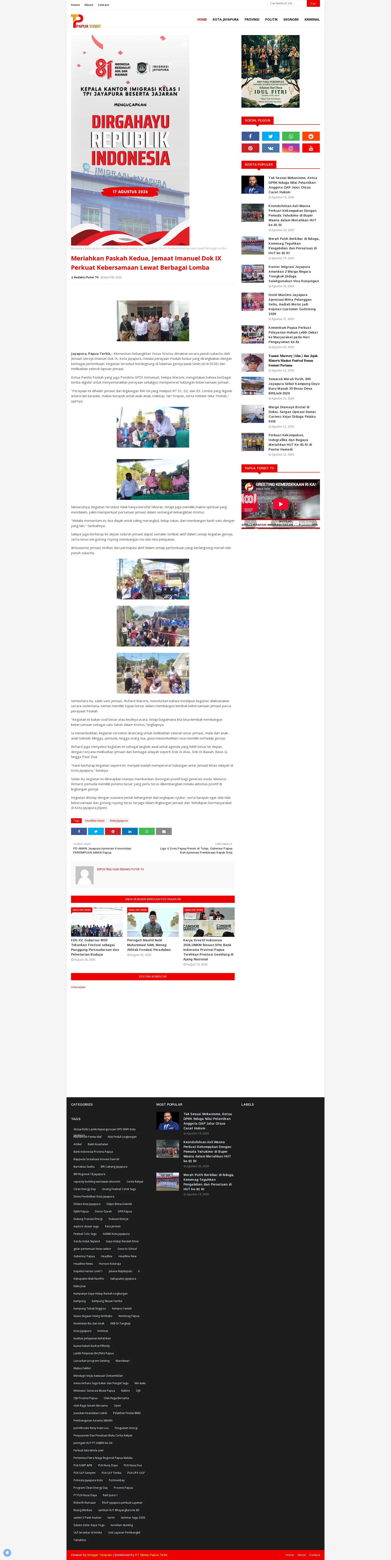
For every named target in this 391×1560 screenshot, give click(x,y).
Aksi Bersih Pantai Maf (88, 1137)
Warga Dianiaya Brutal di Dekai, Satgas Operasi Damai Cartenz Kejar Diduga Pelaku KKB (292, 414)
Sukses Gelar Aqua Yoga (89, 1525)
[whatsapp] (291, 136)
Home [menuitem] (202, 19)
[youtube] (311, 148)
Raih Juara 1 (110, 1495)
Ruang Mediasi (83, 1510)
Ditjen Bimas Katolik (119, 1204)
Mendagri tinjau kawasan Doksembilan (98, 1376)
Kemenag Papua (129, 1316)
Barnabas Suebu (84, 1167)
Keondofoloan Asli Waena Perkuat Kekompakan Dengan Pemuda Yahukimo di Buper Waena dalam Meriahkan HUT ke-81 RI (293, 215)
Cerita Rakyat (134, 1181)
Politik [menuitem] (271, 19)
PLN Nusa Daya (108, 1465)
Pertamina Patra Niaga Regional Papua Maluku (103, 1458)
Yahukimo (80, 1540)
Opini (117, 1405)
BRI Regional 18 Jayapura (89, 1174)
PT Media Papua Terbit (151, 1555)
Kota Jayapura (94, 248)
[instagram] (291, 148)
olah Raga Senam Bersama (91, 1405)
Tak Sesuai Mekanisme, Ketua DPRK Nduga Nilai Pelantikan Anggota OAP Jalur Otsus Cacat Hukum (293, 185)
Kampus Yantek (122, 1308)
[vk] (271, 148)
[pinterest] (250, 148)
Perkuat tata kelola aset (88, 1450)
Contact (103, 5)
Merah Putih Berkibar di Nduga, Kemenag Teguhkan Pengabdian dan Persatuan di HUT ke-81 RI (294, 246)
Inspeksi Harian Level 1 (88, 1271)
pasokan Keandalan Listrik (90, 1413)
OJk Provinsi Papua (86, 1398)
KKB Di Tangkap (120, 1323)
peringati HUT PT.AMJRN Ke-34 (93, 1443)
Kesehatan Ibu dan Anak (89, 1323)
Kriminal (103, 1331)
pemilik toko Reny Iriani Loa (91, 1428)
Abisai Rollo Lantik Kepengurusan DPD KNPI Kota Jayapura (105, 1130)
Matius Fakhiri (82, 1368)
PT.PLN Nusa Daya (85, 1495)
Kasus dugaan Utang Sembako (93, 1316)
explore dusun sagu (86, 1226)
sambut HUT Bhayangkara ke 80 (118, 1510)
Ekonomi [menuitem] (291, 19)
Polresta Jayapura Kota (88, 1480)
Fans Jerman (113, 1226)
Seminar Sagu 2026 (133, 1517)
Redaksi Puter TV (86, 277)
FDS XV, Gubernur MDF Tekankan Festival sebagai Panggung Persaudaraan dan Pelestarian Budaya (95, 947)
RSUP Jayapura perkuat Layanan (122, 1503)
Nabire (125, 1391)
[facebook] (250, 136)
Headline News (94, 821)
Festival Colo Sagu (85, 1234)
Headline (106, 1256)
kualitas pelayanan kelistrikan (92, 1338)
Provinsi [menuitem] (252, 19)
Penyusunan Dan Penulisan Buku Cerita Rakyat (103, 1435)
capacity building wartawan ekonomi (97, 1181)
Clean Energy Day (85, 1189)
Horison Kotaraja (110, 1264)
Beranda (76, 248)
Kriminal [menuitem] (312, 19)
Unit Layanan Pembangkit (124, 1532)
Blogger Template (99, 1555)
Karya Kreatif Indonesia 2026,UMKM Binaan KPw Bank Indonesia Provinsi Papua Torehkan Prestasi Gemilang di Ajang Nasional (208, 949)
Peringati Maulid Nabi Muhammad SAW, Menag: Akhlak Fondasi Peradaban (149, 945)
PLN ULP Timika (111, 1473)
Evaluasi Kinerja (118, 1219)
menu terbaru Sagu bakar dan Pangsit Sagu (101, 1383)
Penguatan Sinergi (126, 1428)
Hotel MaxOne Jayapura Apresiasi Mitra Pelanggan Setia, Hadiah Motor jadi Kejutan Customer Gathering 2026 (292, 304)
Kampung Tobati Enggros (90, 1308)
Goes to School (127, 1249)
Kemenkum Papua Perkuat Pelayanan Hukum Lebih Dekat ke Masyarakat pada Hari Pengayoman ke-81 (293, 335)
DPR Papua (125, 1211)
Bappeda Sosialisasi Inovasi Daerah (96, 1159)
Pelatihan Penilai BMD (127, 1413)
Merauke (140, 1383)
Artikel (78, 1144)
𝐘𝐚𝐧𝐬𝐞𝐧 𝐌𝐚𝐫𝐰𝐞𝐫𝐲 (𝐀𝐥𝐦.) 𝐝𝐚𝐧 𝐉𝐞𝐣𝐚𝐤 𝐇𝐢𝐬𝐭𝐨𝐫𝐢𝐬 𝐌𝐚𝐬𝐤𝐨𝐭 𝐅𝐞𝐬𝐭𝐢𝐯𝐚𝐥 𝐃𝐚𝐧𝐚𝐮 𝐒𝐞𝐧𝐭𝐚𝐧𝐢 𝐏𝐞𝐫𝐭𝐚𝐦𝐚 (293, 360)
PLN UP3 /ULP (136, 1473)
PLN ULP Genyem (84, 1473)
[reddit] (311, 136)
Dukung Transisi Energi (88, 1219)
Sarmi (111, 1517)
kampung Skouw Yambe (107, 1301)
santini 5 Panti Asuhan (87, 1517)
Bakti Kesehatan (98, 1144)
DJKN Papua (81, 1211)
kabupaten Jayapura (123, 1279)
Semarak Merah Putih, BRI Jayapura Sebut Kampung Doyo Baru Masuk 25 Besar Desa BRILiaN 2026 (294, 386)
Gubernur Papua (84, 1256)
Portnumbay (117, 1480)
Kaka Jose (80, 1286)
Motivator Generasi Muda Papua (94, 1391)
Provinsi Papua (123, 1488)
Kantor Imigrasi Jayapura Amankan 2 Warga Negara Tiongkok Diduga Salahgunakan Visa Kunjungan (294, 274)
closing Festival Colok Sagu (119, 1189)
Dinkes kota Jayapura (87, 1204)
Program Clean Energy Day (91, 1488)
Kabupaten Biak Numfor (89, 1279)
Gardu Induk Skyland (87, 1241)
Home (75, 5)
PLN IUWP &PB (83, 1465)
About (88, 5)
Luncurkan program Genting (92, 1361)
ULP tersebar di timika (88, 1532)
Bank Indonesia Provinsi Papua (93, 1152)
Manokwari (123, 1361)
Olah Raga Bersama (116, 1398)
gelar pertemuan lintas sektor (92, 1249)
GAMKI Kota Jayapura (116, 1234)
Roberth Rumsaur (85, 1503)
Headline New (127, 1256)
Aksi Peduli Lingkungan (122, 1137)
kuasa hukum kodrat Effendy (92, 1346)
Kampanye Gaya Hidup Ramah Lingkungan (101, 1293)
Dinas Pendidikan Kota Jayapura (94, 1196)
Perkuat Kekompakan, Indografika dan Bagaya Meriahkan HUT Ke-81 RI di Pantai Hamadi (290, 442)
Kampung (80, 1301)
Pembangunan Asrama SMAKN (93, 1420)
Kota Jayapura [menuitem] (226, 19)
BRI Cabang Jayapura (114, 1167)
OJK (138, 1391)
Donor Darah (103, 1211)
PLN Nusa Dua (133, 1465)
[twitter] (271, 136)
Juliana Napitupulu (120, 1271)
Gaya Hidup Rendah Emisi (122, 1241)
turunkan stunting (122, 1525)
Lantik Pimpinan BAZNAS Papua (94, 1353)
